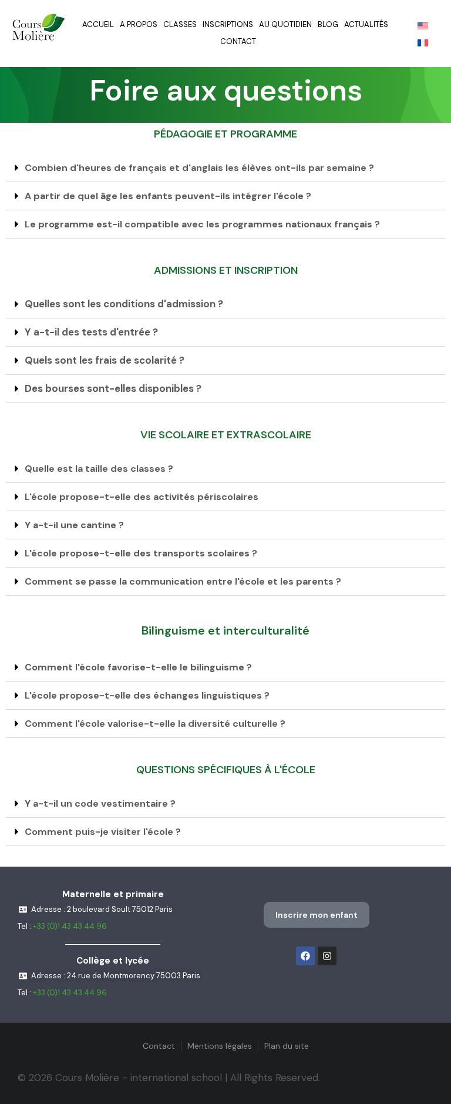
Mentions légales (219, 1046)
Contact (159, 1046)
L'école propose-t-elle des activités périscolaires (141, 497)
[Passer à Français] (423, 42)
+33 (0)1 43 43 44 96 (70, 926)
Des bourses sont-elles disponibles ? (113, 388)
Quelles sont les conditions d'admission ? (124, 303)
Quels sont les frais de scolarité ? (104, 360)
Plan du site (286, 1046)
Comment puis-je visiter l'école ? (103, 832)
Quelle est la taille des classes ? (99, 468)
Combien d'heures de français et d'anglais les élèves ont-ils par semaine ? (199, 168)
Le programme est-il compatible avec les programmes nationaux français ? (202, 224)
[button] (225, 168)
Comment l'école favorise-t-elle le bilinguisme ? (138, 667)
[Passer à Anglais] (423, 25)
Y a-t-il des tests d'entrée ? (91, 332)
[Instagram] (327, 956)
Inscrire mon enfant (316, 915)
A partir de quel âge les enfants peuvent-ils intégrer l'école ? (168, 196)
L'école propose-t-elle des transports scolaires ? (141, 553)
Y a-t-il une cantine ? (74, 525)
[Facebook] (305, 956)
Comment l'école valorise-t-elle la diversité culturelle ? (155, 723)
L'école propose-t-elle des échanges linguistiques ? (147, 695)
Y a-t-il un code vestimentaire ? (100, 803)
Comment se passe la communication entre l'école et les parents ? (183, 581)
